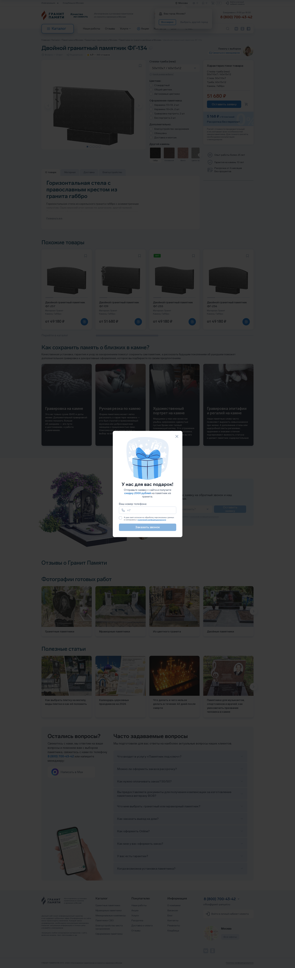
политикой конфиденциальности (152, 520)
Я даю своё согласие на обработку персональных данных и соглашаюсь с (149, 518)
